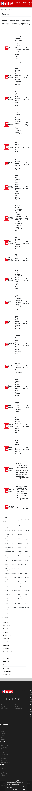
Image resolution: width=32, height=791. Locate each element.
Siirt (13, 594)
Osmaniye (14, 590)
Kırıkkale (20, 573)
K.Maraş (7, 569)
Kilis (6, 577)
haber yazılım (3, 787)
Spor (2, 737)
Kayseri (14, 573)
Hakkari (20, 560)
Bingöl (26, 539)
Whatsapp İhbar (19, 707)
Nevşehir (20, 586)
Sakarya (27, 590)
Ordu (6, 590)
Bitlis (6, 543)
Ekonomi (3, 730)
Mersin (26, 581)
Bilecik (20, 539)
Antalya (20, 530)
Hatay (26, 560)
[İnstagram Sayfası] (7, 699)
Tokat (26, 599)
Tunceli (14, 603)
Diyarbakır (8, 551)
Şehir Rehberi (4, 760)
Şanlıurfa (7, 599)
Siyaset (3, 739)
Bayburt (14, 539)
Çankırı (13, 547)
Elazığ (26, 551)
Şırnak (13, 599)
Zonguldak (21, 607)
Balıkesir (20, 534)
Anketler (3, 770)
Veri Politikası (4, 708)
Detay (16, 789)
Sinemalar (3, 756)
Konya (20, 577)
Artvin (7, 534)
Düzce (13, 551)
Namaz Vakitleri (7, 629)
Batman (7, 539)
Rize (19, 590)
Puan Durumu (7, 635)
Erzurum (14, 556)
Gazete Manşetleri (8, 651)
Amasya (14, 530)
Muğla (7, 586)
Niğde (26, 586)
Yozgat (14, 607)
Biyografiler (6, 668)
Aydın (13, 534)
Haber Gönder (18, 708)
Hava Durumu (6, 622)
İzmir (26, 564)
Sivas (26, 594)
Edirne (20, 551)
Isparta (14, 564)
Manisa (14, 581)
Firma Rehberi (7, 655)
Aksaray (7, 530)
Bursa (26, 543)
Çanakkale (8, 547)
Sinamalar (6, 645)
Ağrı (26, 526)
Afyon (20, 526)
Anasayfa (3, 9)
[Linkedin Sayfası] (13, 699)
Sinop (19, 594)
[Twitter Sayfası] (4, 699)
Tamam (23, 789)
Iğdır (6, 564)
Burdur (20, 543)
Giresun (7, 560)
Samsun (7, 594)
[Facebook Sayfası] (2, 699)
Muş (13, 586)
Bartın (26, 534)
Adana (7, 526)
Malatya (7, 581)
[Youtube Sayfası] (10, 699)
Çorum (20, 547)
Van (26, 603)
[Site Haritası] (19, 699)
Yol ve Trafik (6, 625)
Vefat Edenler (6, 665)
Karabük (14, 569)
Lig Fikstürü (4, 752)
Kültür (2, 735)
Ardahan (27, 530)
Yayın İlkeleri (4, 707)
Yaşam (3, 733)
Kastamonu (8, 573)
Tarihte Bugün (7, 671)
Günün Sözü (6, 674)
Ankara (7, 612)
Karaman (20, 569)
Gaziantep (27, 556)
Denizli (26, 547)
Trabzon (7, 603)
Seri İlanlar (6, 658)
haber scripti (27, 785)
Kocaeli (14, 577)
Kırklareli (27, 607)
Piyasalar (5, 632)
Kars (26, 569)
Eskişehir (20, 556)
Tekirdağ (20, 599)
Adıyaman (14, 526)
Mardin (20, 581)
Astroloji (5, 642)
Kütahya (27, 577)
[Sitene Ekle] (23, 699)
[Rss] (16, 699)
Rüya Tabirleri (6, 648)
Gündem (17, 2)
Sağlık (2, 731)
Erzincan (7, 556)
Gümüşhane (15, 560)
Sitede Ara (3, 768)
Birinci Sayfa (6, 661)
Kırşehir (27, 573)
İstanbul (20, 564)
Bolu (13, 543)
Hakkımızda (4, 705)
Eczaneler (6, 638)
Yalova (7, 607)
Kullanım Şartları (19, 705)
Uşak (19, 603)
